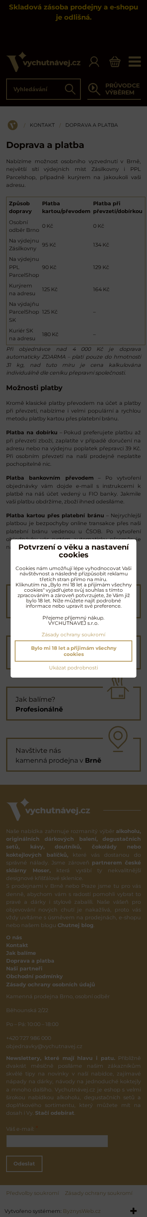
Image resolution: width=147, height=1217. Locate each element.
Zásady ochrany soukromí (73, 634)
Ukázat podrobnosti (73, 667)
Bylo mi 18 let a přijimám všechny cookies (73, 651)
